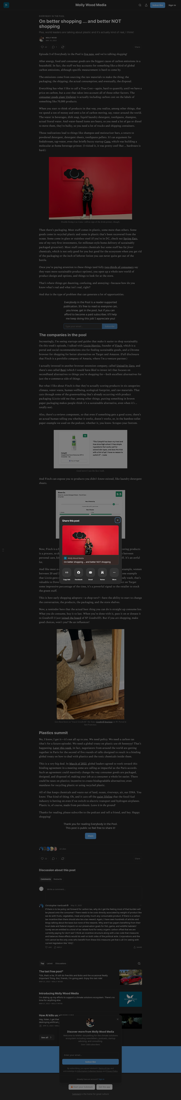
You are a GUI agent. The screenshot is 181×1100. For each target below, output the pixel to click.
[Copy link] (66, 572)
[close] (117, 520)
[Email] (90, 572)
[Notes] (102, 572)
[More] (114, 572)
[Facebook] (78, 572)
